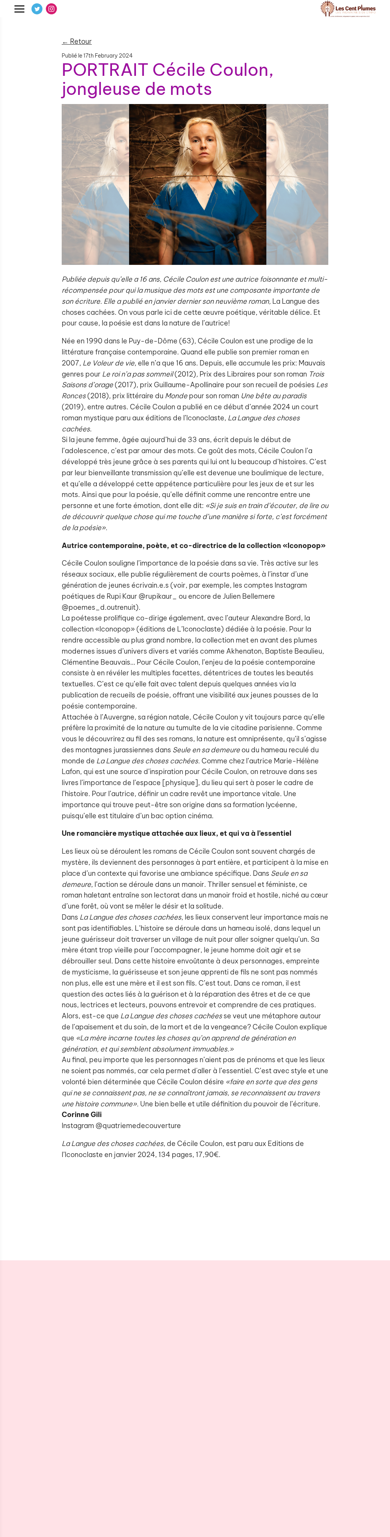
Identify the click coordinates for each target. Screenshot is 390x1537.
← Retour (77, 41)
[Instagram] (51, 8)
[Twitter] (37, 8)
